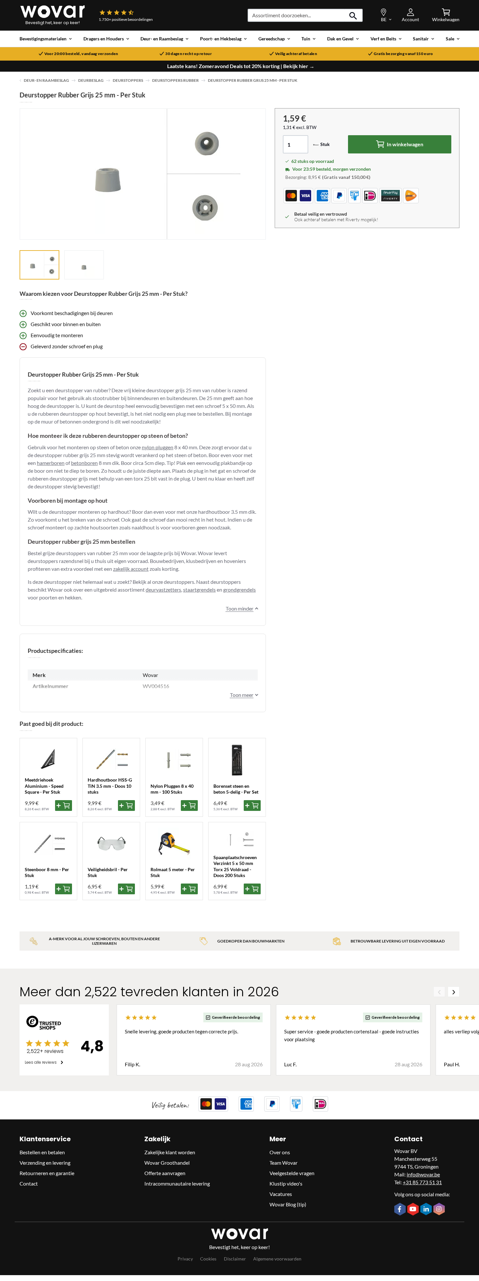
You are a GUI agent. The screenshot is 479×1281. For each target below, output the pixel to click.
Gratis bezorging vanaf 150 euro (403, 53)
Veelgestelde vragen (291, 1173)
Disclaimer (235, 1258)
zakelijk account (131, 569)
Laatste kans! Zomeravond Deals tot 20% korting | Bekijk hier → (240, 66)
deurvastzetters (163, 589)
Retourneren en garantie (47, 1173)
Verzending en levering (45, 1162)
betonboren (84, 463)
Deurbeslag (91, 80)
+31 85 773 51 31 (422, 1182)
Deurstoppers (128, 80)
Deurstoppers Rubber (175, 80)
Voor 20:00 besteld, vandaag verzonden (81, 53)
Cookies (208, 1258)
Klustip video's (285, 1183)
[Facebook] (400, 1209)
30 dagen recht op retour (188, 53)
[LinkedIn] (426, 1209)
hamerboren (51, 463)
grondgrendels (239, 589)
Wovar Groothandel (167, 1162)
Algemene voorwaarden (277, 1258)
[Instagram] (439, 1209)
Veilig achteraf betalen (296, 53)
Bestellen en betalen (42, 1152)
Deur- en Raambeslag (46, 80)
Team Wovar (283, 1162)
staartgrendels (199, 589)
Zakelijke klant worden (169, 1152)
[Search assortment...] (353, 15)
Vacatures (280, 1194)
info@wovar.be (423, 1174)
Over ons (279, 1152)
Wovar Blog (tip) (287, 1204)
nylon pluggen (157, 447)
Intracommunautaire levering (177, 1183)
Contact (29, 1183)
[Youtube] (413, 1209)
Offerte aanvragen (164, 1173)
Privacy (185, 1258)
